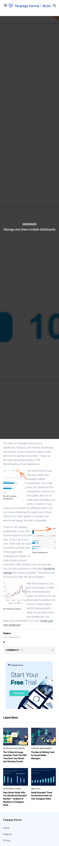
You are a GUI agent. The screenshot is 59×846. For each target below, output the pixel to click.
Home (6, 828)
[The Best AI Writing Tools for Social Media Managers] (43, 736)
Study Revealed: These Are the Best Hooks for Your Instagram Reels (41, 795)
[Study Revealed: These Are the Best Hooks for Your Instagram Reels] (43, 777)
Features (7, 834)
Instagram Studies (12, 789)
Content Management (41, 748)
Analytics (36, 789)
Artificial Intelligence (14, 748)
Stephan (7, 633)
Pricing (6, 840)
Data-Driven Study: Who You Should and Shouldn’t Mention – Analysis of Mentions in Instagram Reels (15, 798)
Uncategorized (29, 224)
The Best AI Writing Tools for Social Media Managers (42, 755)
